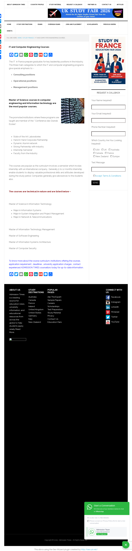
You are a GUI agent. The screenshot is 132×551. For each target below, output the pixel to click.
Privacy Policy (108, 521)
